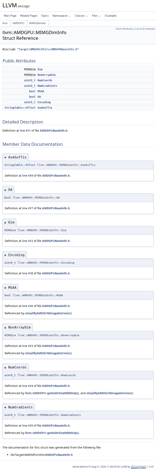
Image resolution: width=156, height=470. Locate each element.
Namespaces (60, 15)
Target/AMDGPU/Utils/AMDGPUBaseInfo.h (48, 49)
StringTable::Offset (20, 107)
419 (30, 175)
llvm (5, 23)
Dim (40, 69)
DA (39, 96)
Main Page (10, 15)
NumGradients (47, 85)
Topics (45, 15)
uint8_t (30, 80)
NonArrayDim (46, 74)
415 (30, 425)
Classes (80, 15)
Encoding (44, 102)
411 (28, 130)
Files (95, 15)
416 (30, 306)
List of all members (145, 28)
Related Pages (28, 15)
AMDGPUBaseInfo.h (53, 130)
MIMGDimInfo (37, 23)
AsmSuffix (45, 107)
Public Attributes (124, 28)
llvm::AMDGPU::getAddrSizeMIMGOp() (52, 393)
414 (30, 386)
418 (30, 273)
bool (32, 91)
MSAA (41, 91)
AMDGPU (18, 23)
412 (30, 241)
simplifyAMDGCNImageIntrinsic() (48, 313)
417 (30, 208)
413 (30, 346)
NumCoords (45, 80)
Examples (111, 15)
